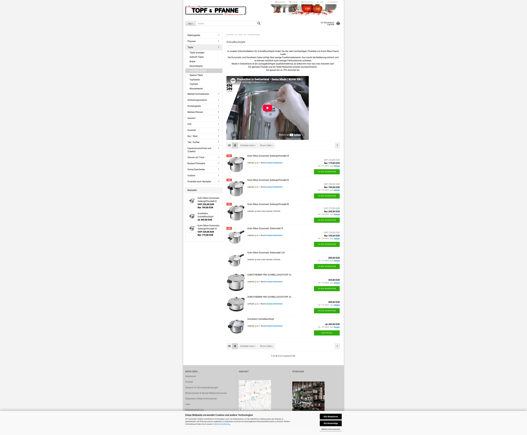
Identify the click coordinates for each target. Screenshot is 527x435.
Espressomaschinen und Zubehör (199, 150)
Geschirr (191, 118)
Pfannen (191, 41)
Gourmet (191, 130)
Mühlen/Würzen (195, 112)
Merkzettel (333, 2)
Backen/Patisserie (196, 163)
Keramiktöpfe (196, 66)
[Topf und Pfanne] (263, 10)
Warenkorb (281, 2)
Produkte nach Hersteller (199, 181)
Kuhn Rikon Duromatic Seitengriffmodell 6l (268, 180)
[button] (307, 2)
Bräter (192, 61)
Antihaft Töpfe (197, 57)
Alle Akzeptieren (331, 416)
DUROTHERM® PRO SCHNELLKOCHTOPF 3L (269, 297)
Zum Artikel (327, 333)
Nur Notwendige (331, 423)
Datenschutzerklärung (221, 424)
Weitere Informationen (330, 429)
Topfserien (195, 79)
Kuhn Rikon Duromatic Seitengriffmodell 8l (268, 204)
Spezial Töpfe (196, 75)
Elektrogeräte (193, 35)
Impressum (190, 376)
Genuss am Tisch (195, 157)
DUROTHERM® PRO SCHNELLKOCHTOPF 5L (269, 274)
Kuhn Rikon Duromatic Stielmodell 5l (265, 228)
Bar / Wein (192, 136)
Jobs (187, 404)
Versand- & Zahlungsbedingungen (201, 387)
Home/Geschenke (196, 169)
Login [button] (321, 2)
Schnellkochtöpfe (198, 70)
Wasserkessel (196, 88)
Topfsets (194, 84)
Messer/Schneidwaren (198, 94)
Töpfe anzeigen (197, 52)
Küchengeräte (194, 106)
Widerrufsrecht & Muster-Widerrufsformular (206, 393)
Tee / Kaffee (193, 142)
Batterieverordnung (194, 410)
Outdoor (191, 175)
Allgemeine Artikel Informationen (201, 398)
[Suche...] (258, 23)
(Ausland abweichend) (274, 163)
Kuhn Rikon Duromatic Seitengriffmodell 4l (268, 156)
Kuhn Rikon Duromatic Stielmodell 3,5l (266, 252)
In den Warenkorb (327, 172)
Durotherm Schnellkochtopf (260, 319)
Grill (189, 124)
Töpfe (190, 47)
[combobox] (248, 145)
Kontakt (294, 2)
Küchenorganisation (197, 100)
